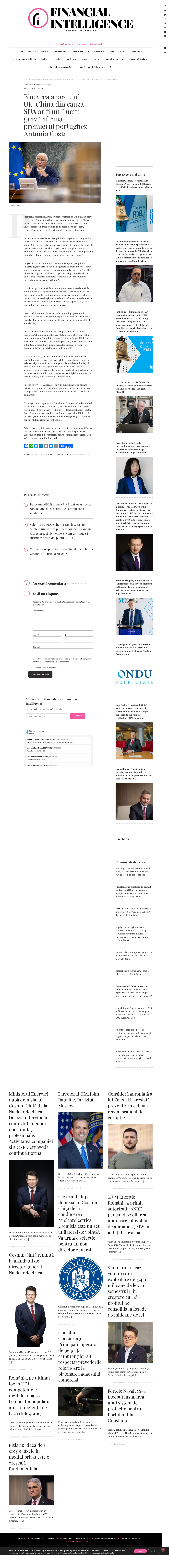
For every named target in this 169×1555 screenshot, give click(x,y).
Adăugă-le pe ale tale (76, 583)
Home (20, 51)
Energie (123, 51)
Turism (97, 59)
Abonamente (53, 1538)
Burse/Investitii (96, 51)
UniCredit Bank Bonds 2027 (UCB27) (44, 748)
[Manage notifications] (163, 1550)
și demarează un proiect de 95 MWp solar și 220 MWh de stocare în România (133, 912)
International (77, 51)
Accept (140, 1551)
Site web (36, 647)
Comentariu (39, 610)
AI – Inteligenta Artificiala (24, 59)
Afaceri (32, 51)
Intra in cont (81, 44)
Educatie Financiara (138, 59)
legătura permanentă (81, 454)
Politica (44, 51)
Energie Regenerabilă (134, 1259)
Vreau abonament (64, 44)
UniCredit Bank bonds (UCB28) (42, 757)
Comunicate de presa (114, 59)
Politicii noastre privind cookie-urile (99, 1553)
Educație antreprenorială (61, 67)
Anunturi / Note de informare (91, 67)
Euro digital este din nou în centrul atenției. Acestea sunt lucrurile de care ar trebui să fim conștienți (133, 871)
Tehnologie (138, 51)
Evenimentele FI (97, 44)
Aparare (85, 59)
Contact (124, 1538)
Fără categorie (46, 84)
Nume (36, 635)
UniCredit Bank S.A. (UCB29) (42, 765)
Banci (111, 51)
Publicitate (136, 1538)
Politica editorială (83, 1538)
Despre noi (22, 1538)
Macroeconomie (59, 51)
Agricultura (57, 59)
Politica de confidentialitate (105, 1538)
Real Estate (72, 59)
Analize (44, 59)
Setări (153, 1551)
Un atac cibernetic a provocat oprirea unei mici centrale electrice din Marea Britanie (134, 955)
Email (68, 635)
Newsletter (67, 1538)
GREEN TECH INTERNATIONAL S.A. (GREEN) (47, 739)
